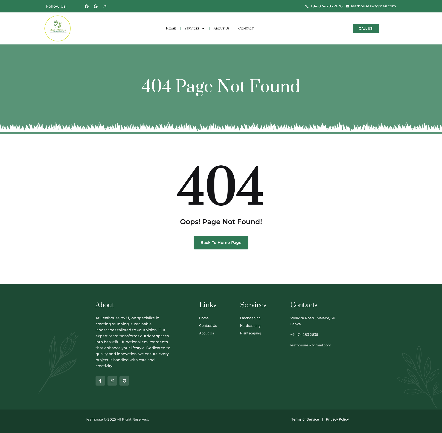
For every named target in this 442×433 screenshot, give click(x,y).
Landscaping (250, 318)
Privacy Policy (337, 419)
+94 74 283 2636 (304, 334)
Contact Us (208, 325)
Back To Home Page (221, 242)
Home (171, 28)
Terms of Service (305, 419)
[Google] (96, 6)
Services (192, 28)
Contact (246, 28)
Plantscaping (250, 333)
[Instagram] (105, 6)
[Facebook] (87, 6)
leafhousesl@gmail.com (310, 345)
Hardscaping (250, 325)
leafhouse (94, 419)
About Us (222, 28)
